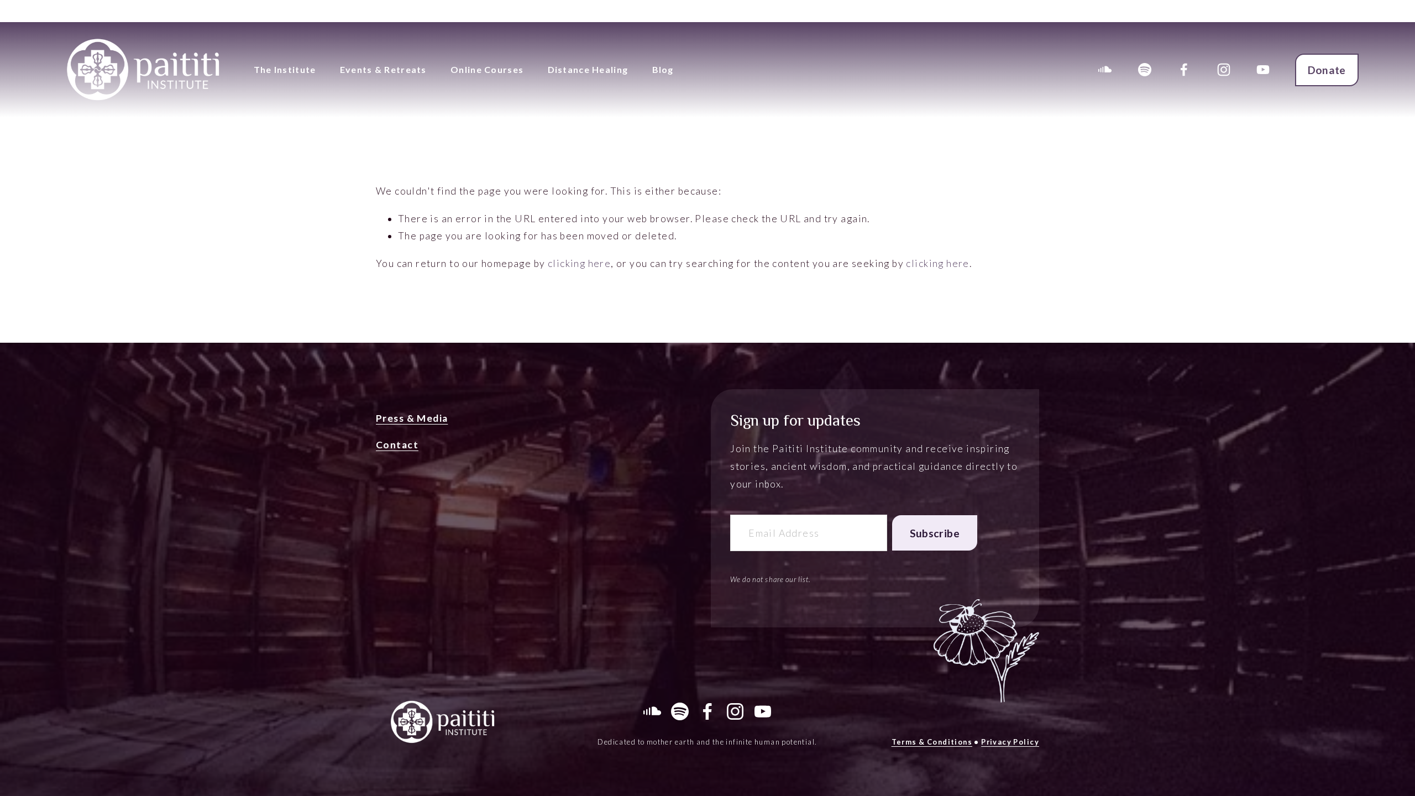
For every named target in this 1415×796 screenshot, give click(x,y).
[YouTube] (1263, 69)
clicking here (579, 263)
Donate (1327, 70)
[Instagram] (1223, 69)
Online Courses (486, 69)
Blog (663, 69)
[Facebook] (1184, 69)
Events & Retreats (383, 69)
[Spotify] (1144, 69)
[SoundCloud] (1105, 69)
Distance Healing (588, 69)
